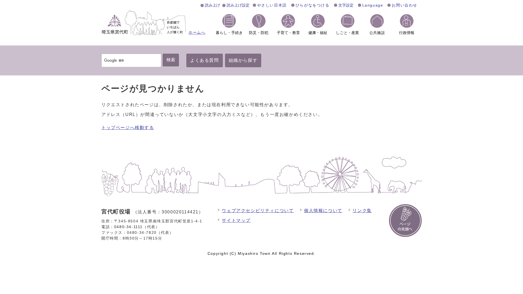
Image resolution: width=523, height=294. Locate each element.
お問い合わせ (404, 5)
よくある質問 (204, 60)
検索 (170, 59)
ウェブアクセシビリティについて (258, 210)
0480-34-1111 (128, 227)
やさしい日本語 (272, 5)
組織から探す (243, 60)
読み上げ (212, 5)
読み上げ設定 (238, 5)
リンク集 (362, 210)
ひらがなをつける (313, 5)
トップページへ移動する (127, 127)
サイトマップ (236, 220)
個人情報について (323, 210)
